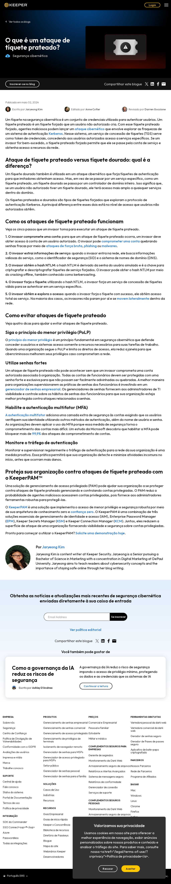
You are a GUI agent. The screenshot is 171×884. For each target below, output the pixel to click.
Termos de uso (11, 803)
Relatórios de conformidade (105, 782)
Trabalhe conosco (13, 768)
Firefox (135, 811)
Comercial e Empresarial (103, 722)
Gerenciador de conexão (103, 787)
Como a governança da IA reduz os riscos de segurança (43, 673)
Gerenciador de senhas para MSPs (63, 752)
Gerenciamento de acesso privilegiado (65, 733)
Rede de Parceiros (141, 771)
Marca (6, 762)
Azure (6, 832)
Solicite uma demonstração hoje (100, 533)
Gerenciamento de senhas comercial (64, 728)
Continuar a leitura (96, 686)
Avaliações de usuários (16, 752)
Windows (136, 795)
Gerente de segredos (101, 755)
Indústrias (48, 795)
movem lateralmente (133, 298)
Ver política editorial (85, 630)
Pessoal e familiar (99, 728)
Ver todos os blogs (19, 21)
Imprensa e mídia (12, 757)
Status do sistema (13, 792)
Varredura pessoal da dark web (148, 722)
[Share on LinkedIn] (152, 84)
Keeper (16, 5)
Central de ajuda (12, 781)
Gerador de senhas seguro (146, 736)
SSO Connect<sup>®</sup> (19, 827)
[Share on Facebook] (158, 84)
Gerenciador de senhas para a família (64, 776)
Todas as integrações (15, 843)
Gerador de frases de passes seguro (147, 743)
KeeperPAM (18, 507)
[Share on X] (147, 84)
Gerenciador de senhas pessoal (61, 771)
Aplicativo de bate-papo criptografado (145, 751)
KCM (118, 521)
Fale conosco (11, 787)
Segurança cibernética (30, 56)
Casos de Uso (51, 789)
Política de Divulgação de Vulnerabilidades (17, 740)
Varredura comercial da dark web (147, 729)
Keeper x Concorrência (56, 824)
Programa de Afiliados (143, 776)
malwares (109, 246)
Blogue (47, 840)
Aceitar (131, 868)
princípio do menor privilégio (30, 340)
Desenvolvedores (53, 856)
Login (152, 5)
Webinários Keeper (54, 851)
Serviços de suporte (100, 792)
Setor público (51, 765)
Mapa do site (50, 846)
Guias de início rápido (55, 819)
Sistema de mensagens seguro (106, 776)
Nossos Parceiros (141, 766)
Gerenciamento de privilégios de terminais (62, 740)
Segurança (9, 728)
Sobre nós (9, 722)
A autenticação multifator (25, 415)
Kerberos (56, 133)
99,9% (36, 434)
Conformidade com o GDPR (19, 746)
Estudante (94, 733)
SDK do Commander (15, 822)
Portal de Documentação (17, 797)
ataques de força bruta (64, 246)
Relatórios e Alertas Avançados (107, 771)
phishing (90, 246)
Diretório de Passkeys (55, 835)
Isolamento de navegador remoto (62, 746)
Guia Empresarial (53, 814)
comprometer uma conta (121, 241)
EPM (10, 521)
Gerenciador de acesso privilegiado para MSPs (63, 759)
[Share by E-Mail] (164, 84)
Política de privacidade (16, 808)
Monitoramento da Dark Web (105, 760)
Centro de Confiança (15, 733)
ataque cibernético (90, 129)
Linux (134, 801)
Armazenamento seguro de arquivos (110, 766)
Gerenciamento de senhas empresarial (65, 722)
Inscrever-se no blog (22, 84)
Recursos (48, 800)
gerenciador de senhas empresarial (32, 389)
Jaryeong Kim (53, 547)
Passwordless (11, 838)
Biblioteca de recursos (56, 830)
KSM (60, 521)
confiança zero (82, 512)
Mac (133, 790)
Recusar (108, 868)
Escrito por (35, 687)
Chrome (135, 806)
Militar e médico (98, 738)
